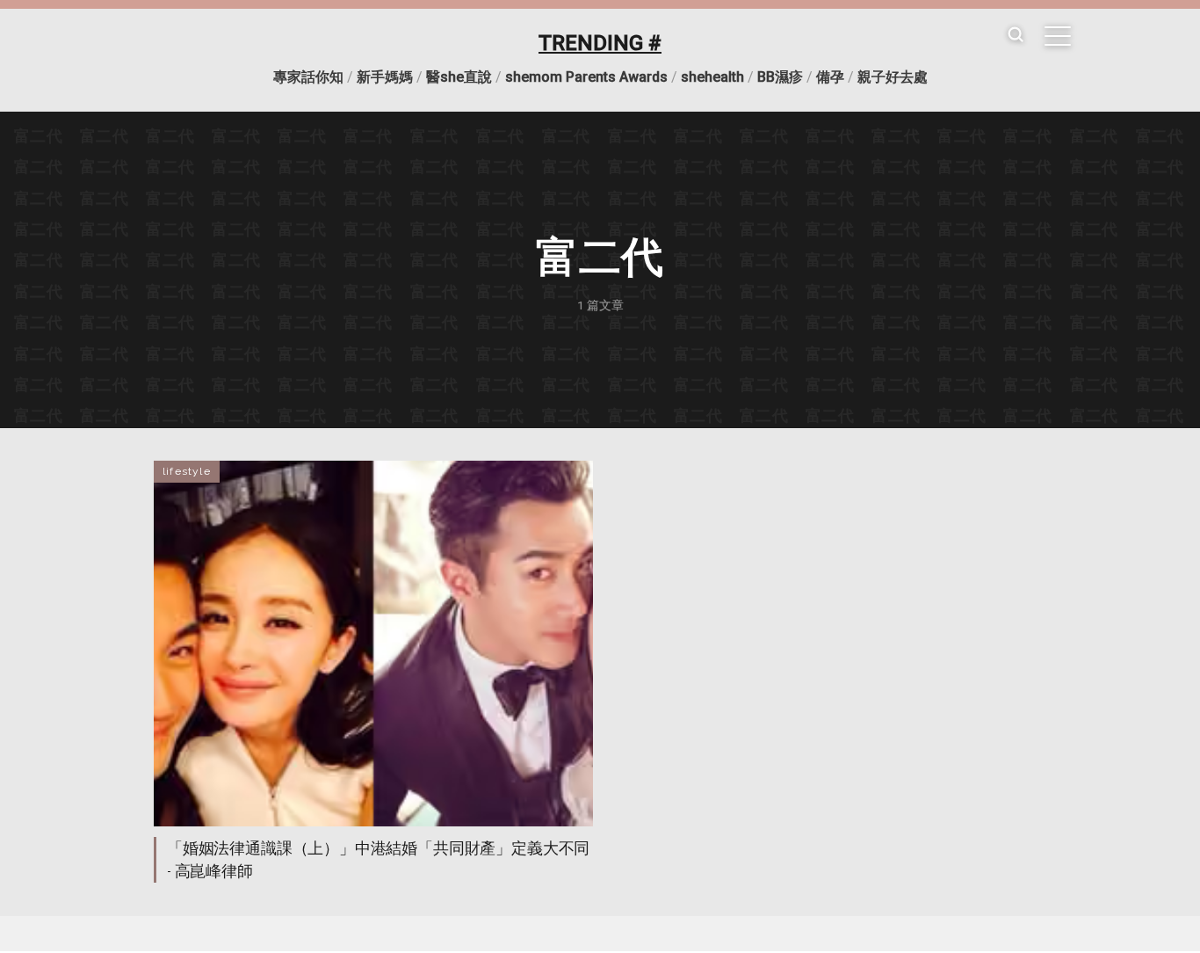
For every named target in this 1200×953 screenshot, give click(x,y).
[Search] (1015, 35)
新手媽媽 (385, 77)
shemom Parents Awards (586, 77)
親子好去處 (892, 77)
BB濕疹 (780, 77)
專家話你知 (308, 77)
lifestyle (187, 471)
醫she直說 (459, 77)
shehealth (712, 77)
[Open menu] (1058, 36)
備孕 (830, 77)
